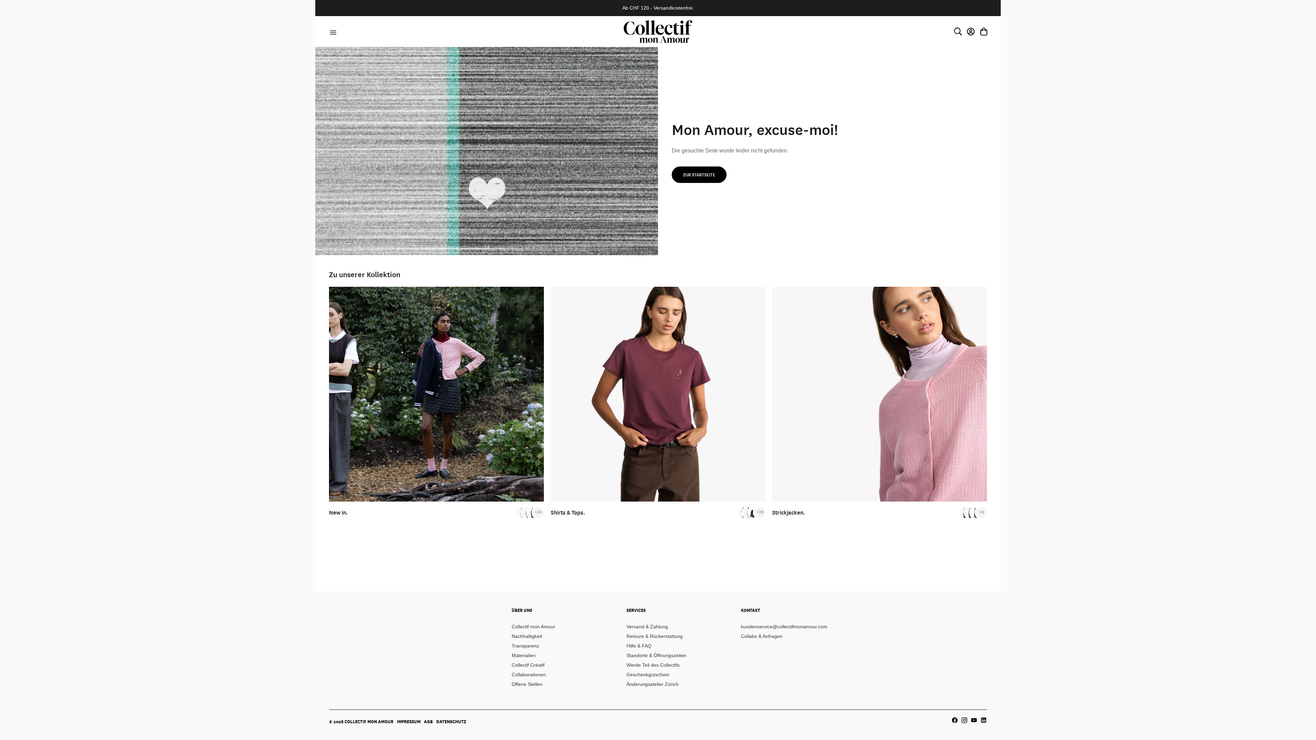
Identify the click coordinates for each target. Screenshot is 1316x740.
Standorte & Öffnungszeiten (656, 655)
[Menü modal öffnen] (332, 31)
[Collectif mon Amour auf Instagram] (964, 720)
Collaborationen (529, 674)
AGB (428, 721)
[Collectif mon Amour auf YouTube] (974, 720)
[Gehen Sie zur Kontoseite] (970, 31)
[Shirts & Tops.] (658, 394)
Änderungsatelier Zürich (652, 684)
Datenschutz (451, 721)
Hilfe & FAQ (638, 646)
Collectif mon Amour (533, 626)
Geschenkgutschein (647, 674)
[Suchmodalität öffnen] (957, 31)
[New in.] (436, 394)
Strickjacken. (788, 512)
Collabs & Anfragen (761, 636)
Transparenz (525, 646)
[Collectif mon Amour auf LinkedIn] (983, 720)
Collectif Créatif (528, 665)
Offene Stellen (527, 684)
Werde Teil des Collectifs (653, 665)
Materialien (524, 655)
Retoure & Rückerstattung (654, 636)
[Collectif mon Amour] (658, 31)
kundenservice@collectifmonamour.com (784, 626)
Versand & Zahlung (647, 626)
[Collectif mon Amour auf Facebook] (954, 720)
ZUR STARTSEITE (699, 175)
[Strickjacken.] (879, 394)
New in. (338, 512)
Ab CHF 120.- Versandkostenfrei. (658, 8)
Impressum (409, 721)
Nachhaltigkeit (527, 636)
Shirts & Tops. (568, 512)
